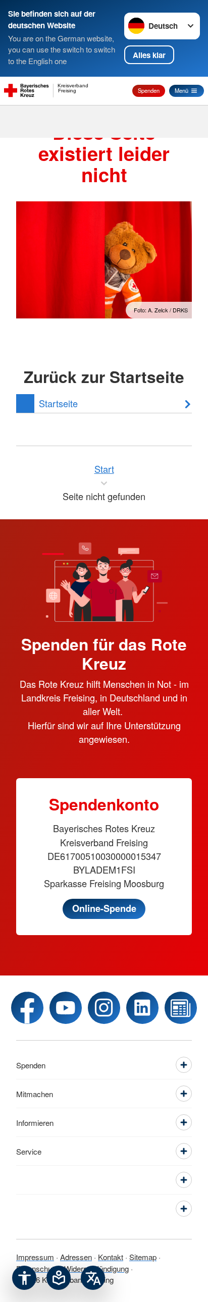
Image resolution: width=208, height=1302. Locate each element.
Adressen (76, 1257)
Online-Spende (104, 908)
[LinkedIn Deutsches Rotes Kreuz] (142, 1008)
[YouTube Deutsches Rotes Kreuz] (65, 1008)
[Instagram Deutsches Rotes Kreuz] (104, 1008)
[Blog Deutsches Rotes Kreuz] (181, 1008)
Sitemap (143, 1257)
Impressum (35, 1257)
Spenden (149, 90)
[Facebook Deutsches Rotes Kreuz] (27, 1008)
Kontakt (110, 1257)
